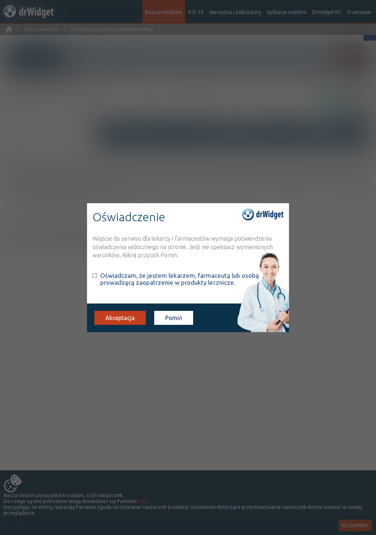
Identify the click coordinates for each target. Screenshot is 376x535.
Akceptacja (120, 318)
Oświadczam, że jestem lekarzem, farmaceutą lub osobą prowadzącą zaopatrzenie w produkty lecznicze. (179, 279)
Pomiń (173, 318)
